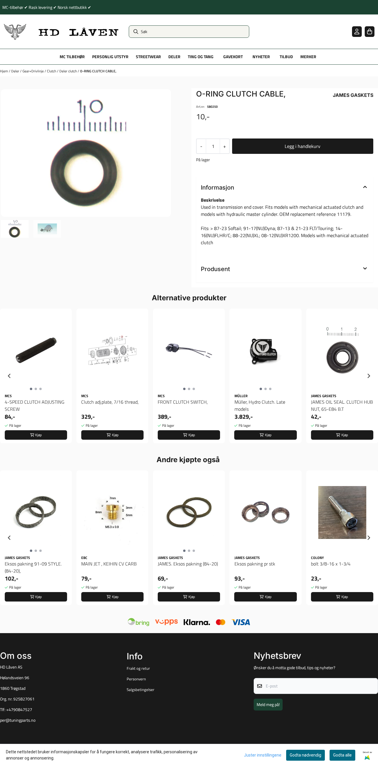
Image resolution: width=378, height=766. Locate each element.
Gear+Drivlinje (33, 71)
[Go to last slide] (9, 376)
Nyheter (261, 56)
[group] (36, 376)
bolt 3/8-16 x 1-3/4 (331, 563)
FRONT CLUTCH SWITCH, (183, 401)
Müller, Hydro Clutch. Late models (259, 405)
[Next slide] (368, 376)
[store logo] (61, 31)
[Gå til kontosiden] (357, 31)
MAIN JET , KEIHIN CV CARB (109, 563)
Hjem (4, 71)
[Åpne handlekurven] (369, 31)
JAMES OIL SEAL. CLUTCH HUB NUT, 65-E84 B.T (342, 405)
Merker (308, 56)
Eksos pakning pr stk (254, 563)
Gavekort (233, 56)
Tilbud (286, 56)
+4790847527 (19, 710)
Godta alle (342, 755)
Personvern (136, 679)
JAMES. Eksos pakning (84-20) (188, 563)
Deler (15, 71)
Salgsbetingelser (140, 689)
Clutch (52, 71)
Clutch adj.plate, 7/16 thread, (110, 401)
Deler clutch (68, 71)
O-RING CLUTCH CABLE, (98, 71)
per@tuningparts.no (17, 720)
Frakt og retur (138, 668)
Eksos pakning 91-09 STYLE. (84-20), (33, 567)
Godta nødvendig (305, 755)
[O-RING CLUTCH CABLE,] (86, 153)
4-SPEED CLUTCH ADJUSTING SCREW (34, 405)
